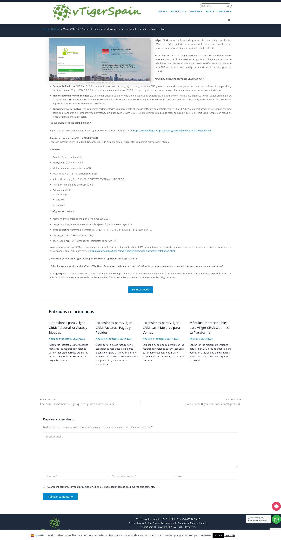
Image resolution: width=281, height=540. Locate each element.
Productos (177, 11)
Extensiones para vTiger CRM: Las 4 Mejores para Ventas (161, 328)
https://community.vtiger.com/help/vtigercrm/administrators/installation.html (132, 250)
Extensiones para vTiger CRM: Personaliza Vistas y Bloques (68, 328)
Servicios (195, 11)
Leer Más (230, 535)
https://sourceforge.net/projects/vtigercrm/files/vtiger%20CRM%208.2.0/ (172, 130)
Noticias (53, 338)
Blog (209, 11)
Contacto (223, 11)
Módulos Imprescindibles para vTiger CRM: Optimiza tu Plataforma (209, 328)
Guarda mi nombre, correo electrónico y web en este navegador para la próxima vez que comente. (101, 486)
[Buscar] (228, 5)
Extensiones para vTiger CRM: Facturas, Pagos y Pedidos (114, 328)
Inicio (161, 11)
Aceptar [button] (218, 535)
